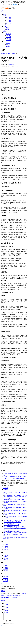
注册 (2, 11)
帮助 (4, 32)
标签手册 (5, 567)
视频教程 (8, 34)
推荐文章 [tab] (5, 489)
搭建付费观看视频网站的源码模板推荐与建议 (15, 495)
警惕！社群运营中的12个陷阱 (11, 531)
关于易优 (5, 576)
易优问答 (5, 566)
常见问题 (8, 37)
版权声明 (5, 579)
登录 (2, 10)
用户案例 (5, 556)
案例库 (8, 46)
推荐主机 (5, 549)
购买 (4, 15)
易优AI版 (8, 23)
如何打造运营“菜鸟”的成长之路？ (12, 522)
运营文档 (13, 53)
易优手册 (8, 38)
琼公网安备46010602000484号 (15, 595)
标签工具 (8, 40)
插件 (7, 29)
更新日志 (5, 555)
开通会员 (5, 546)
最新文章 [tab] (5, 488)
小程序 (8, 43)
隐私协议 (5, 581)
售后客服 (5, 607)
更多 (4, 41)
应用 (4, 26)
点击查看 (15, 4)
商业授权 (8, 17)
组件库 (8, 44)
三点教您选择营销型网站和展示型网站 (14, 526)
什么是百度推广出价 (9, 523)
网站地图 (3, 597)
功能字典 (5, 570)
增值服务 (5, 559)
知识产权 (5, 578)
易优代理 (8, 22)
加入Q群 (5, 558)
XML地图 (7, 597)
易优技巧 (8, 35)
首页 (2, 53)
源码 (7, 28)
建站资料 (8, 53)
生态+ (4, 25)
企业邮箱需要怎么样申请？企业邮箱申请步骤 (15, 532)
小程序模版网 (14, 597)
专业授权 (8, 20)
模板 (4, 14)
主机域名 (8, 18)
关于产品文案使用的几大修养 (11, 525)
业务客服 (5, 605)
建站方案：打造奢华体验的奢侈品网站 (14, 499)
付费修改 (5, 610)
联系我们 (3, 591)
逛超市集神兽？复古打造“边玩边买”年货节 (15, 520)
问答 (4, 31)
